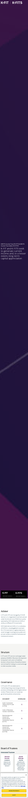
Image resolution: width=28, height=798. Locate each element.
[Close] (26, 775)
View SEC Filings (7, 596)
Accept (14, 795)
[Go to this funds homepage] (11, 3)
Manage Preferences (14, 790)
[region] (14, 785)
